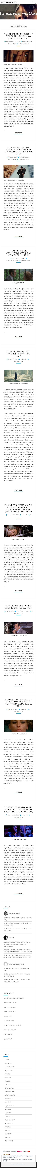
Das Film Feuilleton (9, 1007)
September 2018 (10, 1095)
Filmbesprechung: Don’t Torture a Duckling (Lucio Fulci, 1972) (18, 36)
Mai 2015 (7, 1130)
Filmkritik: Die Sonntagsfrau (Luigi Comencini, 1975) (18, 253)
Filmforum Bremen (9, 1012)
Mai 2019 (7, 1084)
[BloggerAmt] (9, 1152)
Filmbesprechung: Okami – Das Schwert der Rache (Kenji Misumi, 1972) (18, 150)
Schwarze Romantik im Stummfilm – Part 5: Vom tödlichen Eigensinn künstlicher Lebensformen (17, 944)
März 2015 (8, 1137)
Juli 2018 (7, 1102)
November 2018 (10, 1091)
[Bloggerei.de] (18, 1152)
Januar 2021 (8, 1063)
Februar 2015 (9, 1141)
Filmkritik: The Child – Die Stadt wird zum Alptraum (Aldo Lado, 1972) (18, 702)
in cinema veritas (8, 2)
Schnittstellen (8, 1034)
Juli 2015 (7, 1127)
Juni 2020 (8, 1077)
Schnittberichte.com (10, 1030)
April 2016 (8, 1109)
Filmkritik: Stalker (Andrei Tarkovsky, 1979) (18, 353)
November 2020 (10, 1067)
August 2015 (8, 1123)
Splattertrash (8, 1039)
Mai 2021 (7, 1060)
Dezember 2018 (9, 1088)
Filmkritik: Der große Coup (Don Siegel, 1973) (18, 606)
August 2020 (8, 1070)
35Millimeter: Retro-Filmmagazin (14, 998)
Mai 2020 (7, 1081)
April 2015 (8, 1134)
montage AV (7, 1016)
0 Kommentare (24, 43)
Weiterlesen (19, 133)
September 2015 (10, 1120)
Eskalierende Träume (10, 1002)
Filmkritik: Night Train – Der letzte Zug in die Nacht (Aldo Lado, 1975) (18, 809)
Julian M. (24, 359)
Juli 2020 (7, 1074)
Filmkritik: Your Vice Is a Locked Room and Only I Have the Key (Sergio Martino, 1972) (18, 508)
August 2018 (8, 1099)
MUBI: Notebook (9, 1021)
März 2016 (8, 1113)
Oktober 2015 (9, 1116)
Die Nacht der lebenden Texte (13, 1025)
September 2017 (10, 1106)
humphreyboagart (12, 260)
